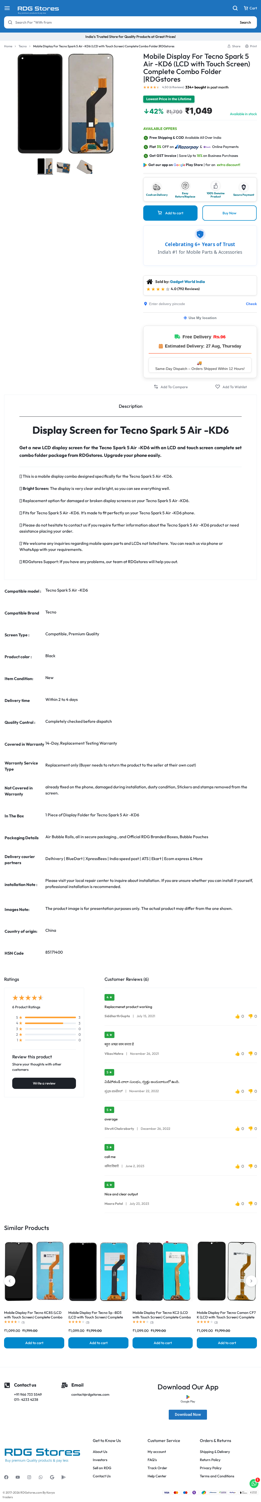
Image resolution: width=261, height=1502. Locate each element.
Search (245, 22)
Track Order (157, 1468)
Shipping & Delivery (215, 1452)
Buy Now (230, 213)
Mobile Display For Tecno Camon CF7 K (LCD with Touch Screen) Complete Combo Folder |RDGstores (226, 1317)
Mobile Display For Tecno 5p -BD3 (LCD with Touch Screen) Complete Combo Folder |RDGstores (95, 1317)
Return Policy (210, 1460)
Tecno (23, 46)
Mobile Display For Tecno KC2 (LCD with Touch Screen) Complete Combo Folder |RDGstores (162, 1317)
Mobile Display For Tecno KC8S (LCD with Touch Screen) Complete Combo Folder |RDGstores (33, 1317)
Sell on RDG (102, 1468)
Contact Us (102, 1476)
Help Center (157, 1476)
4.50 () (173, 87)
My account (157, 1452)
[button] (170, 386)
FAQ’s (152, 1460)
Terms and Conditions (217, 1476)
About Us (100, 1452)
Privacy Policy (210, 1468)
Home (8, 46)
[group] (34, 1271)
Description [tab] (130, 406)
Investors (100, 1460)
